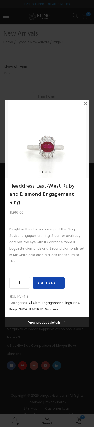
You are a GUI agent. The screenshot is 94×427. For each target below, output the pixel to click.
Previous (10, 139)
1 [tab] (43, 173)
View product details (44, 322)
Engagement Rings (57, 303)
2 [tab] (47, 173)
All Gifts (34, 303)
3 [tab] (50, 173)
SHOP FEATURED (31, 309)
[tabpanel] (47, 139)
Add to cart (48, 283)
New (76, 303)
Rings (13, 309)
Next (84, 139)
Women (51, 309)
